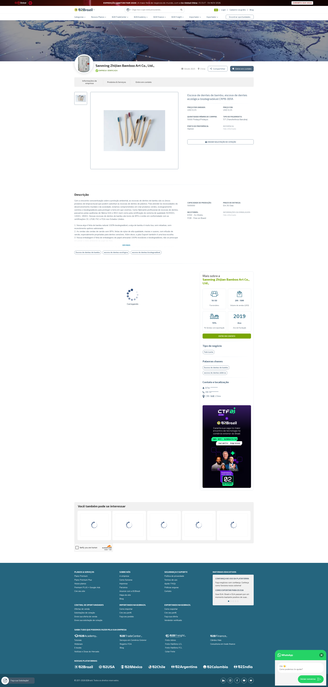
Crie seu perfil (125, 612)
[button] (84, 10)
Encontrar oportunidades (239, 17)
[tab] (80, 98)
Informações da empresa (89, 82)
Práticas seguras (171, 587)
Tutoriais (78, 640)
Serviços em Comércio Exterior (133, 640)
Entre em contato (226, 336)
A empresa (124, 576)
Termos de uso (170, 580)
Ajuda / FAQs (170, 583)
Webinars (78, 644)
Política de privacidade (174, 576)
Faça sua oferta (171, 616)
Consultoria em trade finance (222, 644)
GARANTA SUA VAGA (302, 3)
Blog (252, 10)
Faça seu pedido (126, 616)
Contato (167, 591)
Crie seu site (79, 591)
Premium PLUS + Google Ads (87, 587)
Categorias (79, 17)
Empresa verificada (108, 71)
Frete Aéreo (170, 640)
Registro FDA (126, 644)
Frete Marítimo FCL (173, 647)
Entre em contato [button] (144, 82)
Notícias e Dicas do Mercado (86, 651)
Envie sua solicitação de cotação (88, 620)
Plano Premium (81, 576)
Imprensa (123, 583)
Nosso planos (80, 583)
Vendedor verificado (173, 620)
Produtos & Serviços (116, 82)
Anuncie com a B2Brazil (129, 591)
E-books (77, 647)
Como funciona (125, 580)
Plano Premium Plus (83, 580)
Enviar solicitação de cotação (221, 142)
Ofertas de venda (82, 609)
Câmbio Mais (215, 640)
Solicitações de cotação (84, 612)
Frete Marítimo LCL (173, 644)
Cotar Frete (170, 651)
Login (223, 10)
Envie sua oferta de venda (85, 616)
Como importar (125, 609)
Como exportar (171, 609)
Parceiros (123, 587)
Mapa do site (125, 595)
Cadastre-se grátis (238, 10)
